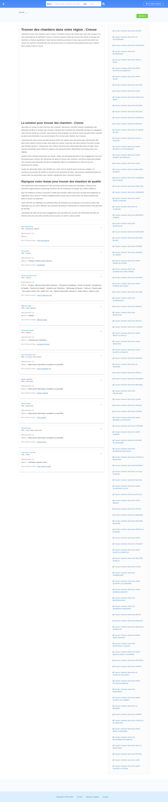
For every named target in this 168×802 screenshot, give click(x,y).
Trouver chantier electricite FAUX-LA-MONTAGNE (127, 746)
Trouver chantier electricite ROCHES (128, 754)
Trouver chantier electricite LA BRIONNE (125, 707)
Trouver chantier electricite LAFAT (127, 760)
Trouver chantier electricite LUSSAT (127, 567)
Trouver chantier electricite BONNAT (128, 124)
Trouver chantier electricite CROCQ (127, 509)
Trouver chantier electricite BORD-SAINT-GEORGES (126, 636)
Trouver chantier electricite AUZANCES (129, 117)
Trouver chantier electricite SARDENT (128, 277)
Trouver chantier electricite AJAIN (127, 163)
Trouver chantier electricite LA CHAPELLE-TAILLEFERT (125, 673)
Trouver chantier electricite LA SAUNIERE (125, 365)
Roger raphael (42, 393)
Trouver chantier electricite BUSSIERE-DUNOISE (128, 170)
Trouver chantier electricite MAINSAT (128, 358)
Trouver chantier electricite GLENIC (127, 399)
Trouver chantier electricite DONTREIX (128, 660)
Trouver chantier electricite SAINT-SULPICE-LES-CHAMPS (127, 698)
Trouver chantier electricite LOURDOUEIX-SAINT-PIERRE (124, 270)
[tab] (62, 227)
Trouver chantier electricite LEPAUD (127, 666)
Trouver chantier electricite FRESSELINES (124, 392)
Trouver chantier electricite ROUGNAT (128, 465)
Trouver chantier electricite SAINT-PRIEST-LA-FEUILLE (127, 334)
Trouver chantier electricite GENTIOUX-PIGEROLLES (128, 628)
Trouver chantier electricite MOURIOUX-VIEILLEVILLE (124, 450)
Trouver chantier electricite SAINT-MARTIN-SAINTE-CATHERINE (127, 653)
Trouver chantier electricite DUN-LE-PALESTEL (127, 139)
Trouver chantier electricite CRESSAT (128, 405)
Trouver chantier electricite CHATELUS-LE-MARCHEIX (128, 721)
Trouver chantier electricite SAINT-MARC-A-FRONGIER (127, 730)
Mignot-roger (42, 320)
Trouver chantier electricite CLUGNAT (128, 327)
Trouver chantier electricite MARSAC (128, 306)
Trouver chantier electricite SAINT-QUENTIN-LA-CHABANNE (127, 582)
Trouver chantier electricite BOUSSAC (128, 111)
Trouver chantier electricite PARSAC (127, 373)
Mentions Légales (92, 797)
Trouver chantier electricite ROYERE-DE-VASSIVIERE (127, 441)
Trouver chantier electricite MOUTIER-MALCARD (128, 522)
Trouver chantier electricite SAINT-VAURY (127, 77)
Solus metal (41, 417)
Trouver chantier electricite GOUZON (128, 105)
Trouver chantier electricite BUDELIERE (129, 232)
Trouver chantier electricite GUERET (127, 31)
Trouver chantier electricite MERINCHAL (124, 313)
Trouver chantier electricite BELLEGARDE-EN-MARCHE (124, 738)
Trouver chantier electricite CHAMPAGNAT (124, 574)
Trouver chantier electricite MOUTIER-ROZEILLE (128, 559)
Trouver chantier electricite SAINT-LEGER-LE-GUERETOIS (127, 551)
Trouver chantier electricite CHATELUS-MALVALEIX (128, 458)
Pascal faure (42, 442)
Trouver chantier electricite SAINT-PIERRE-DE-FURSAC (127, 262)
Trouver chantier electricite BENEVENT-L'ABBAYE (128, 216)
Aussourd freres (43, 344)
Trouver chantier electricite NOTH (127, 538)
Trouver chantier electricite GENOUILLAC (124, 224)
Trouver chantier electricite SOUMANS (128, 379)
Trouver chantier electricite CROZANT (128, 544)
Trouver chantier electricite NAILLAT (128, 321)
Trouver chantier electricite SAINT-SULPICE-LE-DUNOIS (127, 351)
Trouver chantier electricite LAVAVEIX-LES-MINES (128, 253)
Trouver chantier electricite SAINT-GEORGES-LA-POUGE (127, 767)
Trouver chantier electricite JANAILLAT (128, 621)
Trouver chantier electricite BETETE (127, 615)
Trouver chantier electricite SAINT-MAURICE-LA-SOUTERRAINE (127, 147)
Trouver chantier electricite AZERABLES (129, 192)
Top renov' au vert (44, 466)
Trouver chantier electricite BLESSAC (128, 480)
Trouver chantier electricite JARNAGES (128, 515)
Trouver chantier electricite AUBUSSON (129, 45)
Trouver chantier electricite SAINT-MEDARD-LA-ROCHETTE (127, 418)
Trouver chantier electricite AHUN (127, 91)
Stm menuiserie (43, 240)
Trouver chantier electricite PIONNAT (128, 246)
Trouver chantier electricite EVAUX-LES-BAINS (128, 98)
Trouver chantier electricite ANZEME (128, 411)
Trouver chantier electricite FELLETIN (128, 85)
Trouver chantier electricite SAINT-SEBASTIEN (127, 342)
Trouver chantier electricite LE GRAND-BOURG (128, 131)
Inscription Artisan (154, 4)
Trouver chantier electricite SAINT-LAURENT (127, 433)
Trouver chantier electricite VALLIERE (128, 292)
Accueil (21, 12)
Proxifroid (41, 265)
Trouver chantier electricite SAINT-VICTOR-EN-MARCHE (127, 682)
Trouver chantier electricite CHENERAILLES (124, 299)
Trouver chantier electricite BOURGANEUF (124, 52)
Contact (105, 797)
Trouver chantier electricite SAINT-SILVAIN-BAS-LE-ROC (127, 487)
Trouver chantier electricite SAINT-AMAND (127, 501)
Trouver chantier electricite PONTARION (124, 690)
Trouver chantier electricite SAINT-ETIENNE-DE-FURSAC (127, 284)
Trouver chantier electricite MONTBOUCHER (124, 599)
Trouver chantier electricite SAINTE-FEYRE (127, 61)
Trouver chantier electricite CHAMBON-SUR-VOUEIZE (128, 179)
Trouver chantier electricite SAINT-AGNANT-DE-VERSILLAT (127, 156)
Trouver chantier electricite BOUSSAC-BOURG (128, 239)
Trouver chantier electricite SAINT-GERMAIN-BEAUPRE (127, 590)
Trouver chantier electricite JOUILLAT (128, 494)
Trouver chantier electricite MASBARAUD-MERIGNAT (124, 607)
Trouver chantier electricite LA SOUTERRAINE (125, 38)
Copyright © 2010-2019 (64, 797)
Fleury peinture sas (44, 295)
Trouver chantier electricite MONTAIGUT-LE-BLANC (124, 644)
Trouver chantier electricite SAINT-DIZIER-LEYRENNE (127, 199)
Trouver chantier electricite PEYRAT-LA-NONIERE (128, 530)
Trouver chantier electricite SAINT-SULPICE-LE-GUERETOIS (127, 69)
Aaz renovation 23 (44, 369)
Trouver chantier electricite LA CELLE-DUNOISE (128, 472)
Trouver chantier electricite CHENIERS (128, 426)
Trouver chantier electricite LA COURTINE (125, 208)
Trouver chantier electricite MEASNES (128, 385)
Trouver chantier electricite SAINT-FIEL (129, 186)
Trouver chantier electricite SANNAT (128, 714)
